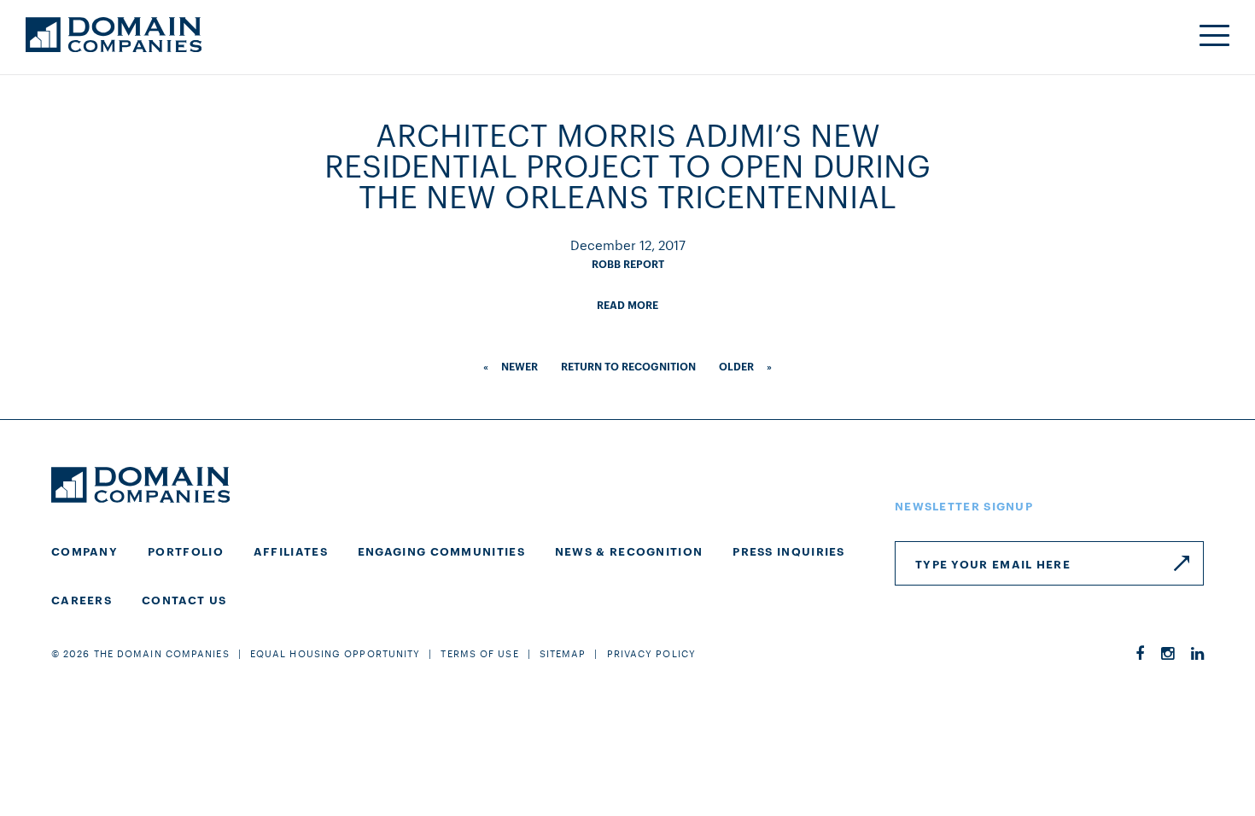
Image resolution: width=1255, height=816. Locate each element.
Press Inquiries (789, 550)
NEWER (519, 365)
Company (84, 550)
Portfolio (186, 550)
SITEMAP (563, 653)
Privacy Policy (651, 653)
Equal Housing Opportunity (335, 653)
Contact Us (184, 599)
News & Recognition (629, 550)
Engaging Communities (441, 550)
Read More (627, 304)
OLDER (736, 365)
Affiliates (291, 550)
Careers (81, 599)
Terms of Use (479, 653)
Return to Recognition (628, 365)
